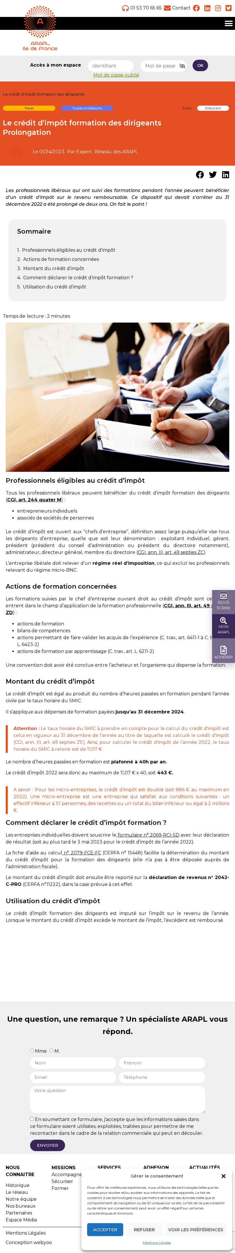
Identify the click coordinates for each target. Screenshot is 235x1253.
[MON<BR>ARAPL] (223, 620)
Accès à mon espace (55, 65)
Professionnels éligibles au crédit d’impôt (68, 250)
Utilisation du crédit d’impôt (54, 287)
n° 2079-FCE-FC (82, 853)
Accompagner (68, 1174)
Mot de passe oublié (116, 75)
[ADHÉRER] (224, 650)
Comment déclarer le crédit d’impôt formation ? (78, 277)
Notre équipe (21, 1199)
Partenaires (19, 1213)
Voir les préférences (195, 1229)
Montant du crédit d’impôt (53, 268)
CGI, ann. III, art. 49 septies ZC (171, 552)
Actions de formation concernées (61, 259)
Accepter (105, 1229)
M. (57, 1051)
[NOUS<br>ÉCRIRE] (223, 596)
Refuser (144, 1229)
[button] (223, 1176)
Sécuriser (62, 1181)
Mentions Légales (157, 1242)
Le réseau (17, 1192)
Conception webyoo (29, 1242)
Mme (41, 1051)
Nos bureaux (21, 1206)
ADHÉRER (223, 657)
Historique (18, 1185)
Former (60, 1188)
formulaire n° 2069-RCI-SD (148, 835)
